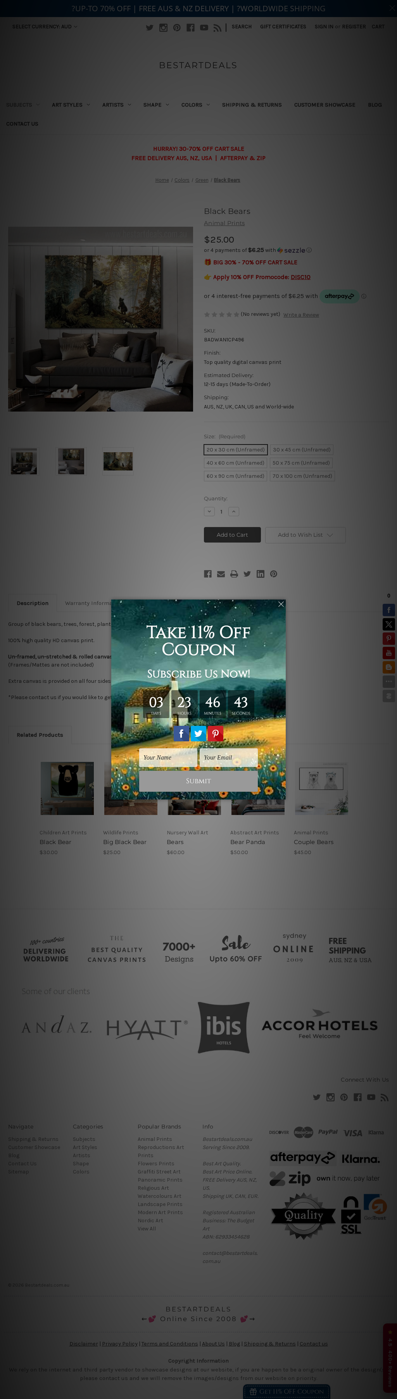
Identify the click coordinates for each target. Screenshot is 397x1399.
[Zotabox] (281, 792)
